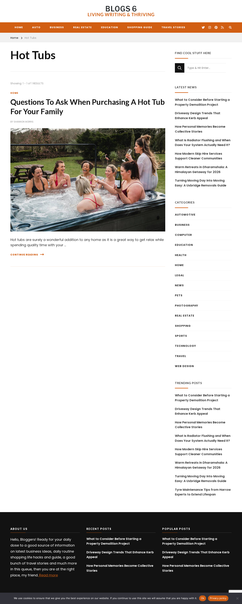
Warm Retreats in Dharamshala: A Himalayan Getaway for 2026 (201, 169)
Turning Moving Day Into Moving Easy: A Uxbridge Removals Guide (200, 183)
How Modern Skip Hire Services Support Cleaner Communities (198, 156)
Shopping (183, 326)
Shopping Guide (139, 27)
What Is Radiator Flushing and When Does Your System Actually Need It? (202, 142)
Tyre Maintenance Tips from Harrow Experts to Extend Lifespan (203, 492)
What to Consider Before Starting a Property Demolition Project (202, 102)
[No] (237, 598)
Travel (180, 356)
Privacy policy (218, 598)
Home (19, 27)
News (179, 285)
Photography (186, 305)
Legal (179, 275)
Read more (48, 575)
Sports (181, 336)
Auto (36, 27)
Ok (202, 598)
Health (180, 255)
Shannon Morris (23, 121)
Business (57, 27)
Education (109, 27)
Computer (183, 235)
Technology (185, 346)
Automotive (185, 215)
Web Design (184, 366)
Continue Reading (24, 254)
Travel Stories (173, 27)
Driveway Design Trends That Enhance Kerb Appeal (197, 115)
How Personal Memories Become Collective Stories (200, 129)
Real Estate (82, 27)
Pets (178, 295)
